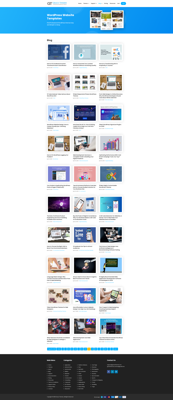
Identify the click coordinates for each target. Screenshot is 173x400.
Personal (94, 367)
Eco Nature (67, 384)
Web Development (84, 160)
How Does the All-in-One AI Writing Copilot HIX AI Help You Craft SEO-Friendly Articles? (84, 126)
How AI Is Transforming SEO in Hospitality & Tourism (108, 64)
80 (105, 349)
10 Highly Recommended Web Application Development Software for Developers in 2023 (110, 278)
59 (85, 349)
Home (79, 3)
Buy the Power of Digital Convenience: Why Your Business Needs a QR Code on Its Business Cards (85, 217)
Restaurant (95, 371)
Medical (80, 380)
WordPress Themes (84, 98)
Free (79, 367)
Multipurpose (81, 382)
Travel (93, 382)
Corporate (67, 382)
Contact (50, 388)
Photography (95, 369)
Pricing (106, 3)
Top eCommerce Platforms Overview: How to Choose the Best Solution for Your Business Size (84, 187)
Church (67, 375)
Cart (118, 3)
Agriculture (67, 365)
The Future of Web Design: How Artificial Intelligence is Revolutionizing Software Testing (109, 248)
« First (58, 349)
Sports (93, 378)
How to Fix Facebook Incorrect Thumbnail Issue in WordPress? (56, 64)
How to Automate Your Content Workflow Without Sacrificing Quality (84, 64)
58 (82, 349)
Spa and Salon (95, 375)
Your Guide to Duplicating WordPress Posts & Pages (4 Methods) (58, 186)
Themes (85, 3)
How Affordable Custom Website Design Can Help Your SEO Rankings (84, 308)
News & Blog (81, 386)
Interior (80, 375)
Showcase (112, 3)
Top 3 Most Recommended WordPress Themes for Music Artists (111, 338)
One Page (94, 365)
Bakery (66, 371)
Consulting (67, 380)
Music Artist (81, 384)
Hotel (79, 373)
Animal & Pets (68, 367)
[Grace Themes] (57, 4)
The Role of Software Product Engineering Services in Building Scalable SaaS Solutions (57, 217)
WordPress (56, 67)
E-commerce (83, 191)
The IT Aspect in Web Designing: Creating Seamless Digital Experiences (109, 309)
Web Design (110, 99)
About (49, 369)
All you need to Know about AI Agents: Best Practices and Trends (85, 277)
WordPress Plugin (109, 128)
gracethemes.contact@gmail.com (116, 366)
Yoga (93, 386)
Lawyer (80, 378)
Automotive (68, 369)
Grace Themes (59, 396)
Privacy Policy (51, 386)
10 (68, 349)
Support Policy (51, 384)
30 (75, 349)
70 (102, 349)
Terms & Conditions (53, 382)
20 (72, 349)
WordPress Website (89, 250)
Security (94, 373)
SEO (107, 67)
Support (93, 3)
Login (123, 3)
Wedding (94, 384)
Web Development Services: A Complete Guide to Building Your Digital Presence (83, 156)
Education (67, 388)
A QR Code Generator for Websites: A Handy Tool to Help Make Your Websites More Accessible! (110, 217)
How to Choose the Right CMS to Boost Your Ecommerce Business (57, 247)
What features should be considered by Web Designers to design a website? (58, 339)
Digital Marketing (83, 67)
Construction (68, 378)
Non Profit (80, 388)
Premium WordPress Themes (59, 311)
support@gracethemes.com (114, 364)
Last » (115, 349)
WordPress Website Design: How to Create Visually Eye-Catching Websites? (57, 126)
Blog (100, 3)
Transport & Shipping (97, 380)
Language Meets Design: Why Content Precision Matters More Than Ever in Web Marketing (58, 278)
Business (67, 373)
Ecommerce (68, 386)
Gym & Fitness (82, 371)
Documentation (52, 375)
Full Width (80, 369)
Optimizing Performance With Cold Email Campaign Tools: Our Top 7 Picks (110, 156)
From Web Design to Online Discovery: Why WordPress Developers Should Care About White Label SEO (111, 95)
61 (92, 349)
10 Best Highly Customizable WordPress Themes (108, 186)
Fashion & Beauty (82, 365)
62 (95, 349)
